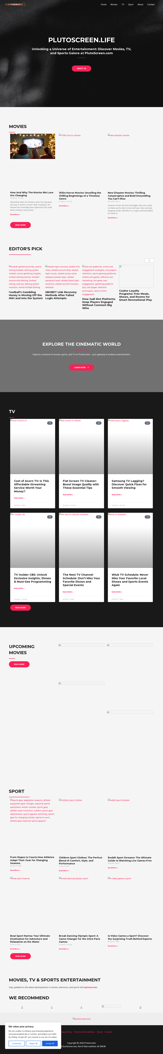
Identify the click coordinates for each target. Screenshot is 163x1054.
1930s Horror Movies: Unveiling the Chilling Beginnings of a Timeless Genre (80, 195)
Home (103, 4)
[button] (152, 260)
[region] (33, 1035)
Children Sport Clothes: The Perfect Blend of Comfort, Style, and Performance (80, 860)
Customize (16, 1043)
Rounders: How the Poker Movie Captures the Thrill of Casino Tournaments (135, 300)
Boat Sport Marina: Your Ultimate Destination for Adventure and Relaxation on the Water (30, 939)
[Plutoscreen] (15, 4)
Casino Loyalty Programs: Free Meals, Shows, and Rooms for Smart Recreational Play (99, 295)
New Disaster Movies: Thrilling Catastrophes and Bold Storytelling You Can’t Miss (129, 195)
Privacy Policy (65, 1032)
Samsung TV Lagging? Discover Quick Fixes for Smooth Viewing (129, 484)
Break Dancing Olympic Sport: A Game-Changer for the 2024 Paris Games (79, 939)
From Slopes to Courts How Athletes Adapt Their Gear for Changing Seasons (32, 860)
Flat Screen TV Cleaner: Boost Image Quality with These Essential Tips (81, 484)
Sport (130, 4)
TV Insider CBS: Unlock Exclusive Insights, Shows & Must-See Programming (32, 578)
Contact (151, 4)
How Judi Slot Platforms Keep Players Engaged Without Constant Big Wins (62, 303)
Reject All (33, 1043)
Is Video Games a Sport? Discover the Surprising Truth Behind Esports (130, 937)
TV (122, 4)
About (140, 4)
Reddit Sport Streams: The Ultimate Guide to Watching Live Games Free (130, 859)
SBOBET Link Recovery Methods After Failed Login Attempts (24, 295)
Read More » (15, 214)
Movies (114, 4)
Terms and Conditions (84, 1032)
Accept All (50, 1043)
